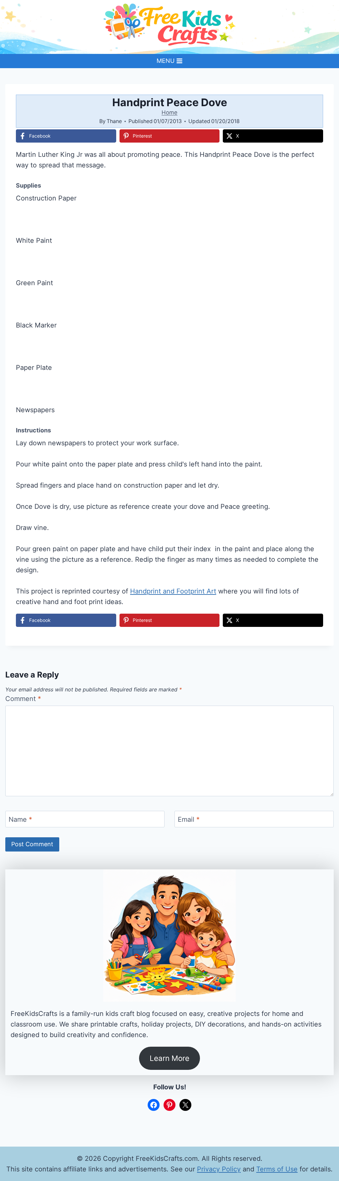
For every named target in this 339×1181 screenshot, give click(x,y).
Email (189, 819)
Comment (23, 699)
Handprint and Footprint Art (173, 591)
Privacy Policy (219, 1169)
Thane (114, 121)
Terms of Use (277, 1169)
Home (169, 112)
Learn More (169, 1058)
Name (20, 819)
